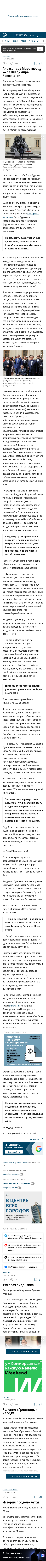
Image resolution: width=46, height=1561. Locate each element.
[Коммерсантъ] (5, 35)
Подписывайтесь (14, 1152)
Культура (6, 1397)
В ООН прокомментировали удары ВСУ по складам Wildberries (24, 1258)
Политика (6, 56)
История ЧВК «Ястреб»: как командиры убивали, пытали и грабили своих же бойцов (24, 1247)
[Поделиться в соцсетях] (40, 63)
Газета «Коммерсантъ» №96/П (16, 1162)
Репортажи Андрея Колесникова (16, 1183)
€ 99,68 (15, 41)
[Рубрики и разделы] (41, 35)
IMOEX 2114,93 (34, 41)
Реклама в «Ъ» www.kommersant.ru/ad (23, 16)
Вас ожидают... (14, 1552)
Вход (32, 35)
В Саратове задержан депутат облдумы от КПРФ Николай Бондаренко (25, 1236)
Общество (6, 1272)
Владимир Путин (10, 1187)
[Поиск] (36, 35)
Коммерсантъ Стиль (10, 1492)
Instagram (14, 1005)
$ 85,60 (7, 41)
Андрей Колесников (11, 1174)
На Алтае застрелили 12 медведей (22, 1267)
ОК (40, 49)
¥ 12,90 (23, 41)
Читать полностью (23, 1351)
